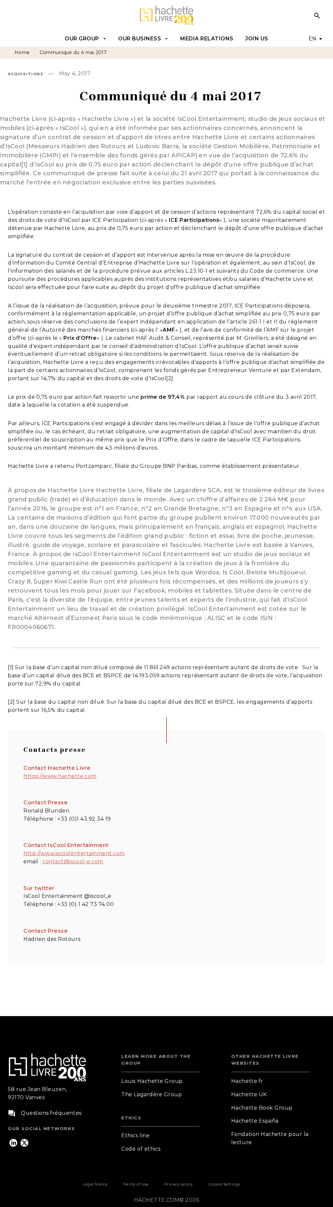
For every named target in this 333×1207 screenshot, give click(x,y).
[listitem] (13, 1142)
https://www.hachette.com (60, 776)
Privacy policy (178, 1184)
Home (22, 52)
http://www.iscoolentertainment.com (74, 853)
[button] (160, 1081)
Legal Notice (95, 1184)
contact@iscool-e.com (72, 861)
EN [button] (313, 39)
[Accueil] (166, 15)
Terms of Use (135, 1184)
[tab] (85, 39)
